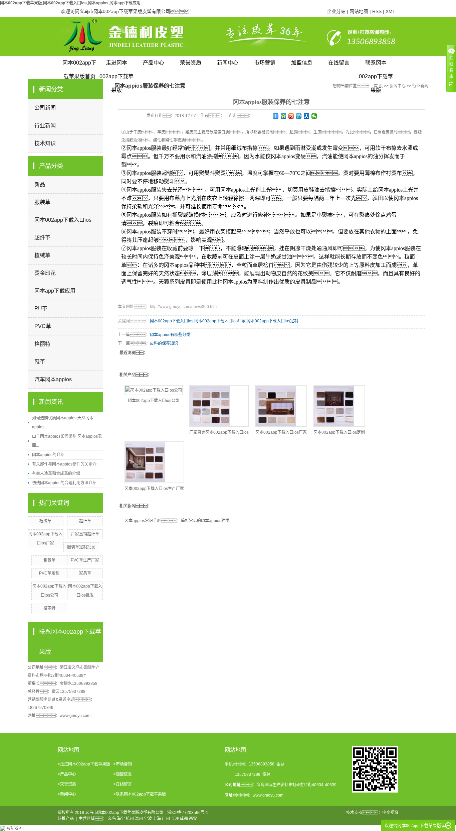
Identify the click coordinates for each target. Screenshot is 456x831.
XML (390, 11)
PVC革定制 (49, 573)
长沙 (175, 818)
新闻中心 (227, 63)
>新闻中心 (67, 794)
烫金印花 (45, 273)
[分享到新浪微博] (291, 116)
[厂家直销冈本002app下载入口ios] (219, 406)
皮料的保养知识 (164, 343)
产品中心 (153, 63)
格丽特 (42, 344)
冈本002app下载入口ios (62, 220)
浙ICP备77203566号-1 (187, 812)
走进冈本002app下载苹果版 (116, 65)
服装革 (42, 202)
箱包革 (49, 560)
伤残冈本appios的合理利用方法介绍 (64, 483)
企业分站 (336, 11)
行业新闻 (45, 125)
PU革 (40, 308)
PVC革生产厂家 (85, 560)
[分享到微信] (314, 116)
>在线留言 (122, 784)
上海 (157, 818)
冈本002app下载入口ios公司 (153, 400)
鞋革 (39, 362)
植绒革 (42, 255)
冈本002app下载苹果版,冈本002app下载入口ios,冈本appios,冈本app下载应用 (70, 3)
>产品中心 (67, 774)
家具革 (85, 573)
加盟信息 (301, 63)
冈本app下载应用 (54, 291)
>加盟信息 (122, 774)
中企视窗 (390, 812)
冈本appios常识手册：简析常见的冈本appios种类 (177, 520)
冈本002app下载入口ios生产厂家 (154, 488)
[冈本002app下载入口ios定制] (339, 406)
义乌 (112, 818)
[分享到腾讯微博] (299, 116)
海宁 (121, 818)
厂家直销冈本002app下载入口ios (219, 432)
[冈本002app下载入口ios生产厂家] (154, 462)
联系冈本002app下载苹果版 (376, 65)
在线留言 (339, 63)
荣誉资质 (190, 63)
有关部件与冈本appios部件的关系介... (65, 464)
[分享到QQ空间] (283, 116)
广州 (166, 818)
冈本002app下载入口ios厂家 (220, 321)
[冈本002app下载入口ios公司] (154, 390)
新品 (39, 184)
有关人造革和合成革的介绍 (56, 473)
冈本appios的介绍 (48, 454)
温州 (139, 818)
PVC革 (42, 326)
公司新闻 (45, 108)
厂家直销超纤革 (85, 534)
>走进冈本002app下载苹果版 (84, 764)
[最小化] (448, 825)
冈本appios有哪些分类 (170, 334)
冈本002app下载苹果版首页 (79, 65)
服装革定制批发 (81, 547)
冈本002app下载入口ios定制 (272, 321)
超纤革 (42, 237)
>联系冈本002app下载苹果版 (139, 794)
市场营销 (264, 63)
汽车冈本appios (53, 379)
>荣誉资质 (67, 784)
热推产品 (66, 818)
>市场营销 (122, 764)
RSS (377, 11)
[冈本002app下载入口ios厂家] (281, 406)
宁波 (148, 818)
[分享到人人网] (306, 116)
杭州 (130, 818)
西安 (193, 818)
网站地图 (359, 11)
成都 (184, 818)
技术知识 (45, 143)
